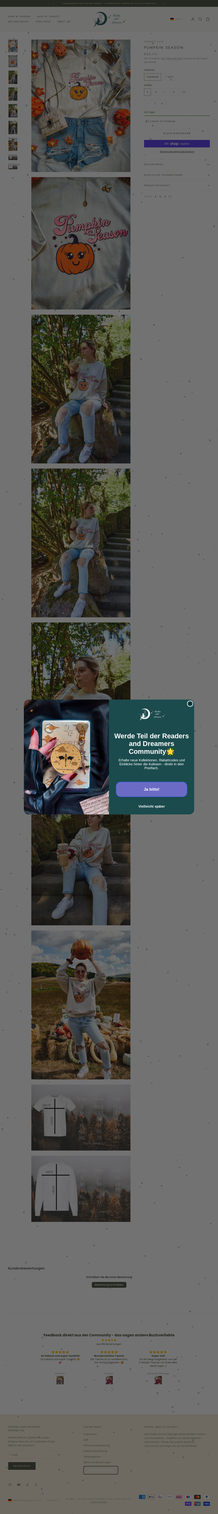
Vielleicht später (151, 806)
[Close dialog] (190, 703)
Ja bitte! (151, 789)
